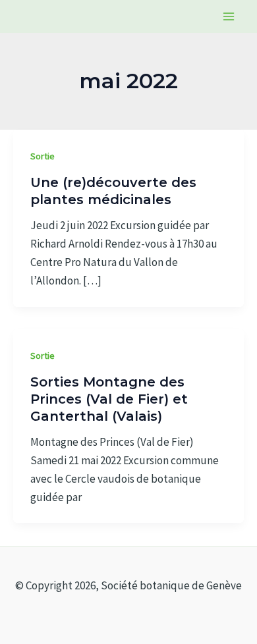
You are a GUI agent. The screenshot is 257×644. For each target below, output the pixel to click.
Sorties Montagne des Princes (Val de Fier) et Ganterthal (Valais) (109, 399)
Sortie (42, 156)
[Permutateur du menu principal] (229, 16)
